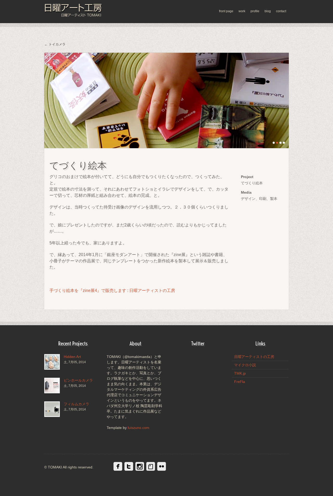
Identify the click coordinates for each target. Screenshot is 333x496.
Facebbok (117, 466)
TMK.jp (240, 373)
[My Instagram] (139, 466)
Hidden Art (72, 357)
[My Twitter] (128, 466)
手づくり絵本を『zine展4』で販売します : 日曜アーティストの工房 (112, 290)
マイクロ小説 (245, 365)
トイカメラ (57, 44)
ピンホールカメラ (78, 380)
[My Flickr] (161, 466)
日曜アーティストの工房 (254, 357)
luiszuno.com (138, 428)
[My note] (150, 466)
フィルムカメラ (76, 404)
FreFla (239, 382)
